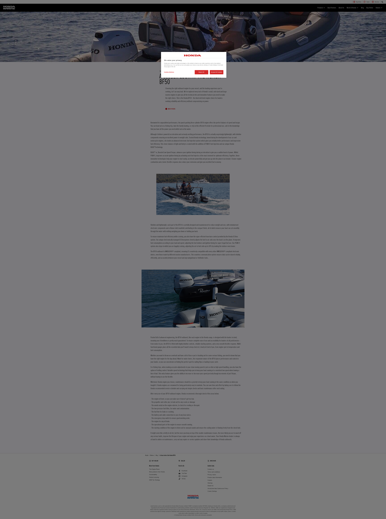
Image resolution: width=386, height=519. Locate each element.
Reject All (201, 72)
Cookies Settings (169, 72)
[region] (193, 65)
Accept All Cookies (216, 72)
